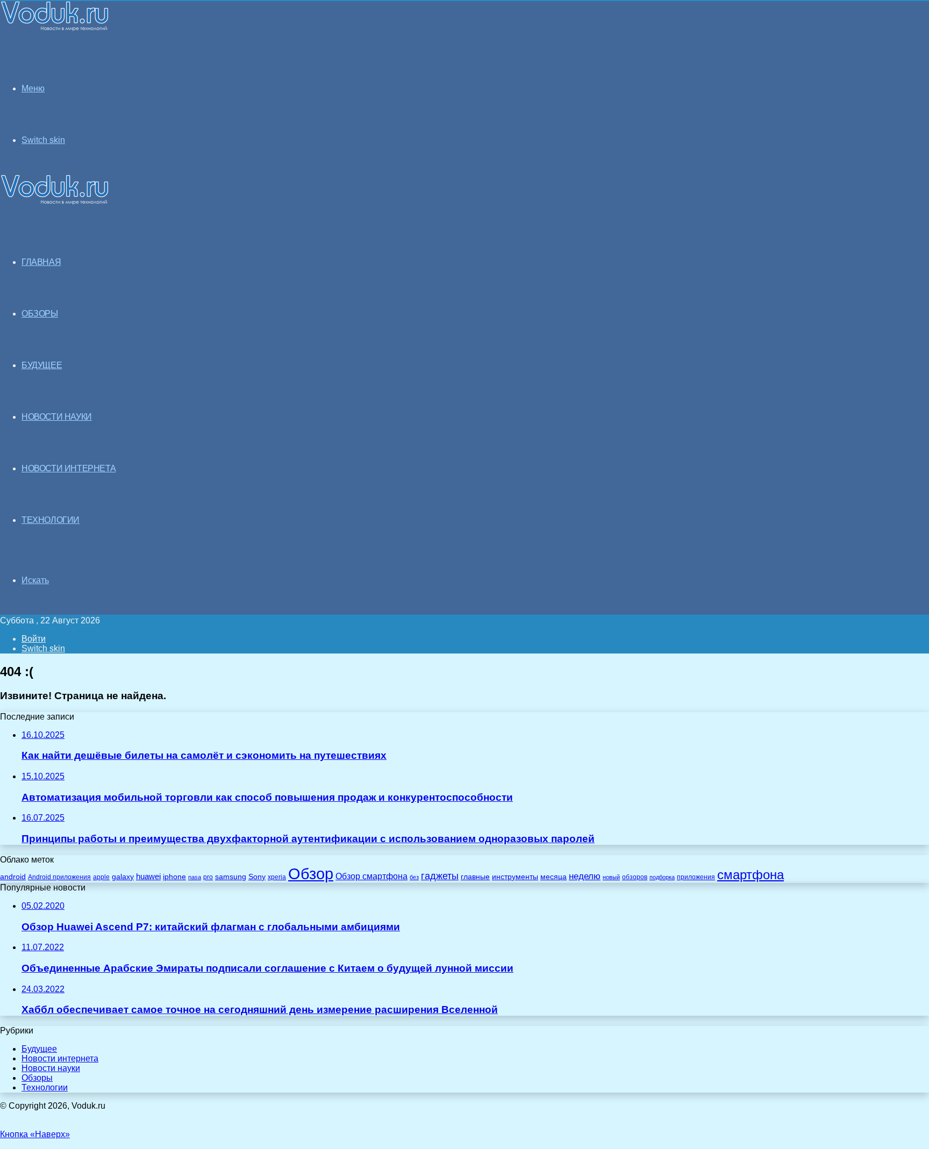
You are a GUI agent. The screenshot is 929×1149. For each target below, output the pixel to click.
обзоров (634, 876)
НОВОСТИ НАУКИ (57, 416)
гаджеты (440, 876)
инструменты (515, 877)
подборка (662, 877)
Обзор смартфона (371, 876)
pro (208, 877)
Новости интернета (69, 468)
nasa (194, 877)
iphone (174, 877)
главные (475, 877)
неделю (585, 876)
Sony (257, 876)
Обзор (310, 873)
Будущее (39, 1048)
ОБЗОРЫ (40, 313)
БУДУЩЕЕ (42, 365)
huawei (148, 876)
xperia (277, 877)
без (414, 877)
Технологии (45, 1087)
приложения (696, 876)
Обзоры (37, 1077)
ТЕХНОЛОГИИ (51, 520)
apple (101, 876)
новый (611, 877)
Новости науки (51, 1068)
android (13, 877)
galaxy (123, 877)
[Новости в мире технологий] (55, 28)
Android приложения (59, 876)
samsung (230, 877)
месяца (553, 877)
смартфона (750, 874)
